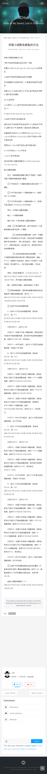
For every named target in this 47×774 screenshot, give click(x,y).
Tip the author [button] (18, 684)
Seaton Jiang (32, 769)
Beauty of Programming (20, 38)
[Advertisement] (23, 642)
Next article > (37, 693)
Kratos (17, 769)
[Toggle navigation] (42, 3)
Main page (7, 38)
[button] (30, 684)
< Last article (9, 693)
